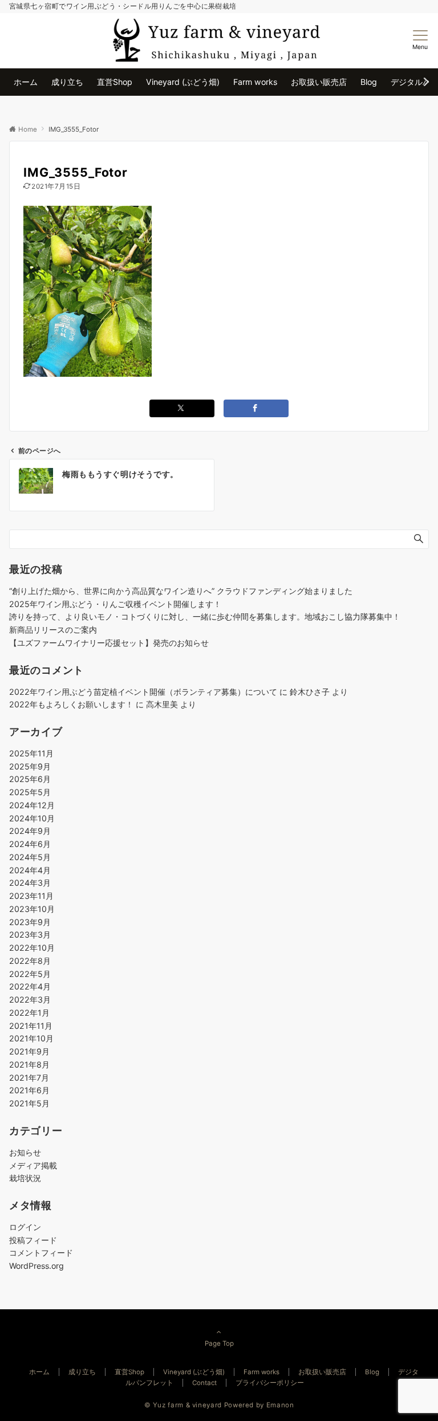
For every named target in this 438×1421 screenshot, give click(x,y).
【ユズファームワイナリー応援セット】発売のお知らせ (109, 643)
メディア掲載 (33, 1165)
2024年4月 (30, 870)
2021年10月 (31, 1038)
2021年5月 (29, 1103)
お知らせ (25, 1152)
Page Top (219, 1343)
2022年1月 (29, 1012)
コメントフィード (41, 1252)
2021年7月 (29, 1077)
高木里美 (162, 704)
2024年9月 (30, 831)
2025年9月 (30, 766)
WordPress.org (36, 1266)
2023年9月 (30, 922)
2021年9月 (29, 1051)
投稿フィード (33, 1240)
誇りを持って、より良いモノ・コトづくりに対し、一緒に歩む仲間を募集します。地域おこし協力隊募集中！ (204, 616)
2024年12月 (32, 805)
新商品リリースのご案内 (53, 629)
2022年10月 (32, 947)
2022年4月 (30, 986)
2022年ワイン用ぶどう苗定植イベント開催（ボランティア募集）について (143, 692)
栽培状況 (25, 1178)
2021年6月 (29, 1090)
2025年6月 (30, 779)
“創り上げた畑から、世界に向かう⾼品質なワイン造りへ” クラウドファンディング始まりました (180, 591)
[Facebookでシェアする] (256, 408)
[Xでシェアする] (181, 408)
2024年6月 (30, 844)
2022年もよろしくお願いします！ (71, 704)
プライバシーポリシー (270, 1383)
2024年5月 (30, 857)
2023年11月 (31, 896)
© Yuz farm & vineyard (183, 1405)
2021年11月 (30, 1026)
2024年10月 (32, 818)
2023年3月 (30, 934)
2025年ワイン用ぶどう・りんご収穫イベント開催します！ (115, 604)
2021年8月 (29, 1064)
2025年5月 (30, 792)
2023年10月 (32, 909)
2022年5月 (30, 974)
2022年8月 (30, 961)
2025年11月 (31, 753)
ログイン (25, 1227)
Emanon (280, 1405)
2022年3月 (30, 999)
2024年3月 (30, 882)
